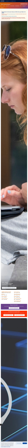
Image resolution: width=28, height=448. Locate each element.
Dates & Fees (7, 5)
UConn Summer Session (5, 4)
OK (24, 443)
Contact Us (2, 7)
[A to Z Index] (27, 1)
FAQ (20, 5)
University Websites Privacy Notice (5, 446)
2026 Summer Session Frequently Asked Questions (9, 16)
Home (1, 5)
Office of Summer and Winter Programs (6, 3)
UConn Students (12, 5)
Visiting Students (17, 5)
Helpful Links (23, 5)
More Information (19, 443)
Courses (4, 5)
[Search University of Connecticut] (25, 1)
